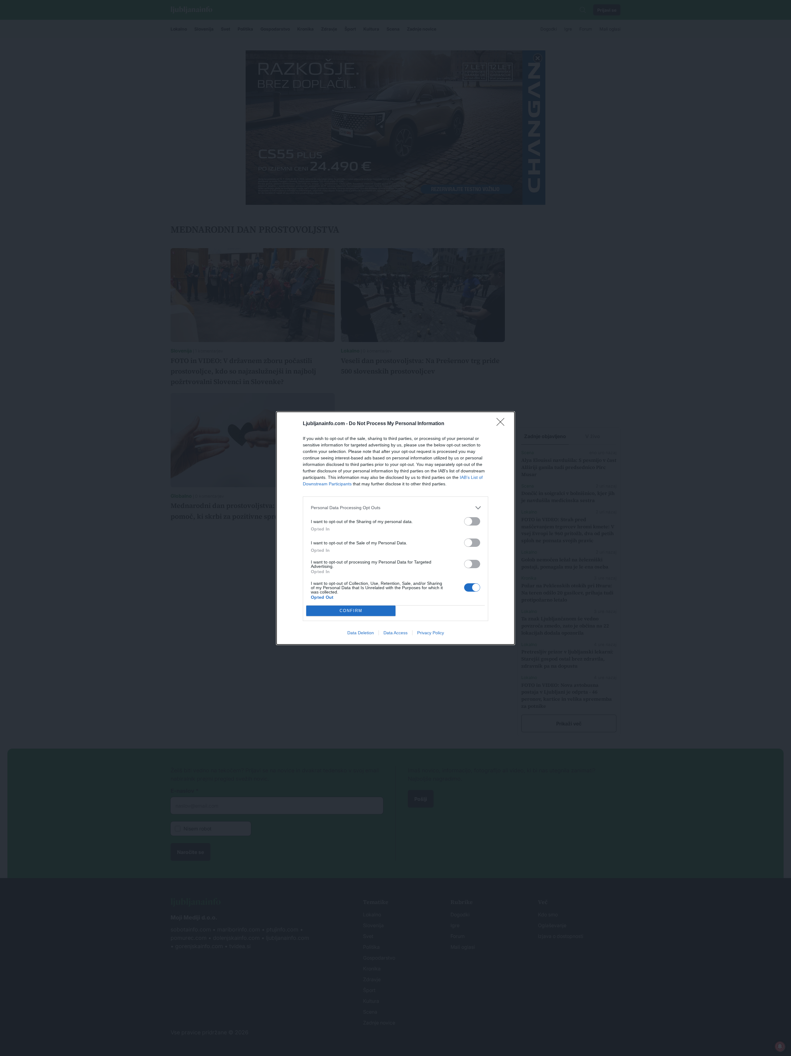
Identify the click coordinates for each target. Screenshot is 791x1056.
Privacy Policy (430, 632)
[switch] (472, 521)
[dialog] (395, 528)
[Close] (502, 424)
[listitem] (395, 508)
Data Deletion (360, 632)
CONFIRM (351, 610)
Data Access (395, 632)
